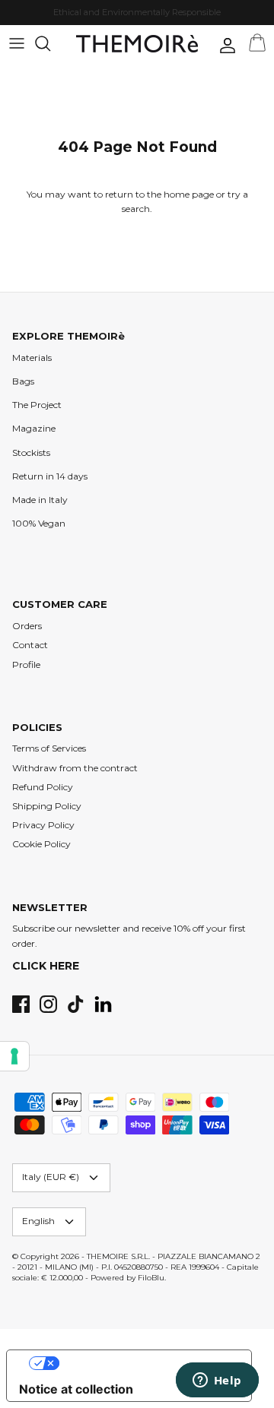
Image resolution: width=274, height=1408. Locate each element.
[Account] (224, 45)
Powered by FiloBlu (127, 1278)
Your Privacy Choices (144, 1363)
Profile (26, 664)
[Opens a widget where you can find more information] (217, 1381)
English (38, 1220)
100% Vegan (38, 523)
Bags (23, 381)
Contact (30, 644)
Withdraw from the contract (75, 768)
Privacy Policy (43, 825)
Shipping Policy (46, 806)
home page (189, 194)
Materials (32, 357)
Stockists (31, 452)
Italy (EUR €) (50, 1176)
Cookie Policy (41, 844)
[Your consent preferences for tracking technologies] (14, 1056)
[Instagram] (48, 1004)
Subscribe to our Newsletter (102, 18)
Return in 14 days (50, 476)
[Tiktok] (75, 1004)
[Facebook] (21, 1004)
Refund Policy (42, 787)
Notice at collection (76, 1389)
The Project (37, 404)
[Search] (50, 43)
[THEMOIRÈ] (137, 43)
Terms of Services (49, 748)
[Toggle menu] (16, 43)
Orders (27, 625)
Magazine (34, 428)
